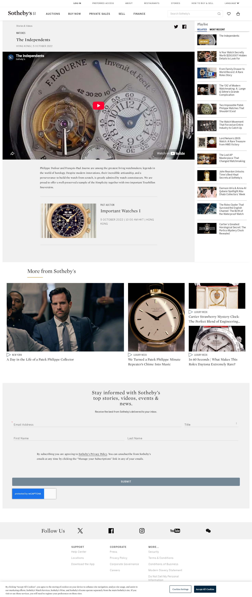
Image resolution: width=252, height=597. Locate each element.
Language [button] (230, 3)
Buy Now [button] (74, 13)
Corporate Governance (124, 564)
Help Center (78, 551)
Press (113, 551)
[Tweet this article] (176, 27)
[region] (126, 589)
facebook (111, 530)
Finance (140, 13)
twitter (80, 530)
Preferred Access (103, 3)
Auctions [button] (53, 13)
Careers (115, 570)
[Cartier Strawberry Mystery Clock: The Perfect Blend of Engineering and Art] (217, 296)
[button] (128, 273)
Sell (122, 13)
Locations (77, 558)
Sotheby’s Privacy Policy (93, 454)
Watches (20, 33)
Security (153, 551)
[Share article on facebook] (184, 27)
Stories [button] (175, 3)
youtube (175, 531)
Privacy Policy (118, 558)
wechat (208, 530)
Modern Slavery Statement (165, 570)
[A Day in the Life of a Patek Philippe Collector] (65, 318)
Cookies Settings (180, 589)
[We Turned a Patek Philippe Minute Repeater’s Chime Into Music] (156, 318)
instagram (142, 530)
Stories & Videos (24, 26)
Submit (126, 481)
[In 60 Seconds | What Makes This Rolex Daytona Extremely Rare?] (217, 339)
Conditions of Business (163, 564)
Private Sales (99, 13)
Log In (77, 3)
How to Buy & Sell (202, 3)
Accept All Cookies (205, 589)
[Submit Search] (219, 13)
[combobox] (195, 13)
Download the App (83, 564)
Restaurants (151, 3)
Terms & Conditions (160, 558)
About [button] (129, 3)
